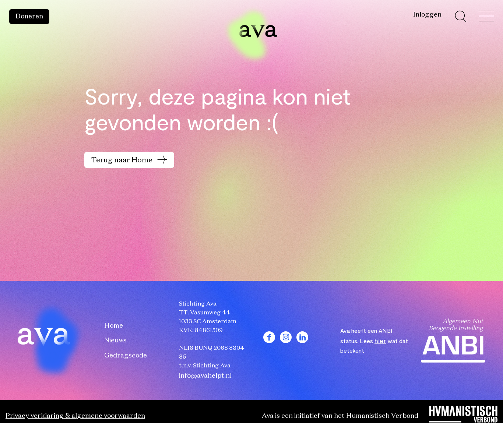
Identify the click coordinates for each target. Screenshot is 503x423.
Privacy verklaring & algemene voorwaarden (75, 416)
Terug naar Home (122, 160)
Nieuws (115, 340)
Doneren (29, 16)
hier (380, 340)
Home (113, 325)
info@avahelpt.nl (205, 376)
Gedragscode (125, 355)
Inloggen (427, 14)
